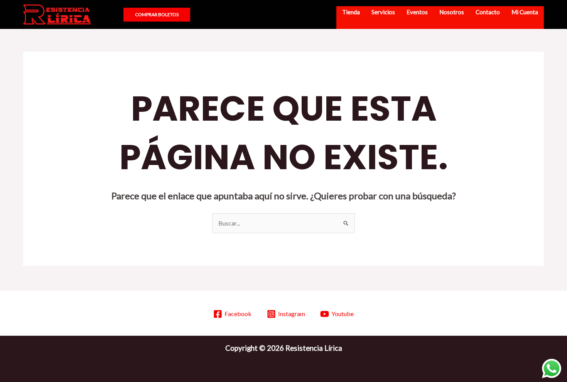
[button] (110, 15)
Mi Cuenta (524, 11)
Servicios (383, 11)
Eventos (417, 11)
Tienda (351, 11)
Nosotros (451, 11)
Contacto (488, 11)
